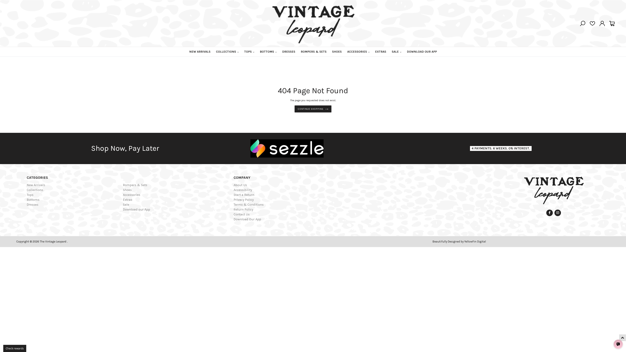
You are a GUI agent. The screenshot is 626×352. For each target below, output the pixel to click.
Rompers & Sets (135, 185)
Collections (35, 190)
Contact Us (242, 214)
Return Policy (243, 209)
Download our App (136, 209)
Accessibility (243, 190)
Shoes (127, 190)
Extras (127, 200)
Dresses (32, 204)
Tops (30, 195)
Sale (126, 204)
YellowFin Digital (475, 241)
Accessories (131, 195)
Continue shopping (310, 109)
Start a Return (244, 195)
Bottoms (33, 200)
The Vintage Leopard (53, 241)
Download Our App (247, 219)
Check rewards (15, 348)
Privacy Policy (244, 200)
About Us (240, 185)
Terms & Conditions (249, 204)
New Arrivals (36, 185)
